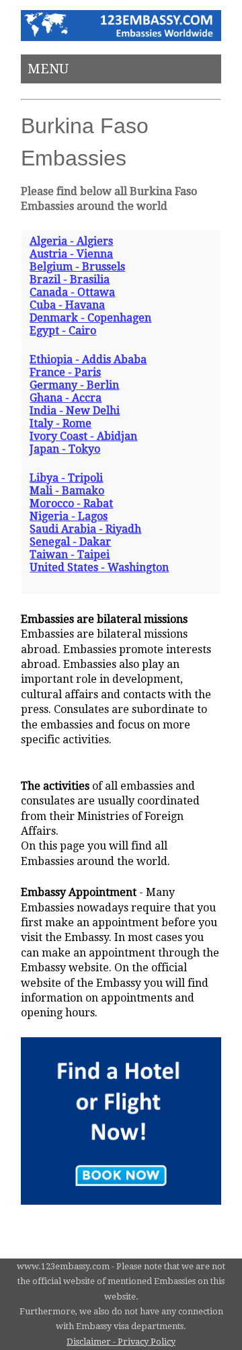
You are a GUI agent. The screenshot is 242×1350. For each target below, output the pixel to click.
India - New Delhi (75, 410)
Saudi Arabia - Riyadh (85, 529)
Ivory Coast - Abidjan (83, 436)
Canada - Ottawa (72, 292)
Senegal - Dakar (70, 541)
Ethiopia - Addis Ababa (88, 359)
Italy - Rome (60, 423)
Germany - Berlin (74, 385)
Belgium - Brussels (77, 266)
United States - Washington (99, 567)
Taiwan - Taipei (70, 554)
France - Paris (65, 372)
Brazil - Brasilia (70, 279)
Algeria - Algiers (71, 241)
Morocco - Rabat (71, 503)
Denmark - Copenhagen (90, 317)
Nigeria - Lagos (69, 516)
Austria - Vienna (71, 254)
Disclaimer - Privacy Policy (121, 1342)
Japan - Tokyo (65, 449)
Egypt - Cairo (63, 330)
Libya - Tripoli (66, 478)
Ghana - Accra (66, 397)
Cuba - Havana (67, 305)
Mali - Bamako (67, 490)
